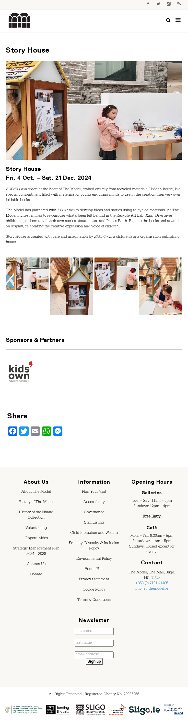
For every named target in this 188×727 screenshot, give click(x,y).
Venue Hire (94, 569)
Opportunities (36, 539)
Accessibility (94, 502)
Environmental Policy (94, 559)
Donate (36, 575)
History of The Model (36, 502)
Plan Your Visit (94, 492)
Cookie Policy (94, 590)
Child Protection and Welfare (94, 533)
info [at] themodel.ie (151, 589)
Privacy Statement (94, 580)
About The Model (36, 492)
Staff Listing (94, 523)
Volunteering (36, 528)
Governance (94, 513)
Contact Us (36, 565)
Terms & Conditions (94, 600)
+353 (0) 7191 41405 (151, 584)
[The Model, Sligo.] (19, 20)
